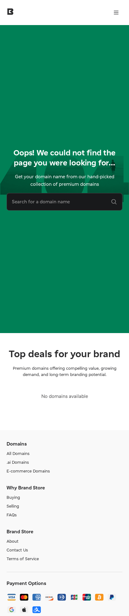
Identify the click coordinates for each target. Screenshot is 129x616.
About (12, 541)
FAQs (12, 515)
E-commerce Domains (28, 471)
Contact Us (17, 550)
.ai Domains (18, 462)
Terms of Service (23, 559)
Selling (13, 506)
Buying (13, 497)
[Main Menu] (116, 12)
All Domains (18, 453)
